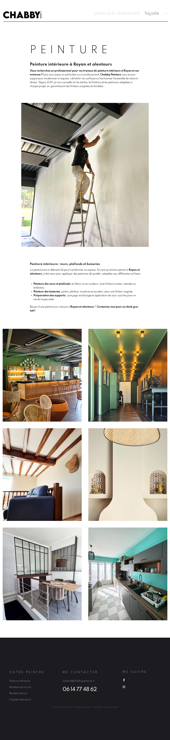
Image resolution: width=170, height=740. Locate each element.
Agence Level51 (111, 707)
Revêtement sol (18, 693)
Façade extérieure (20, 699)
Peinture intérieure (19, 681)
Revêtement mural (20, 687)
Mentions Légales (83, 707)
